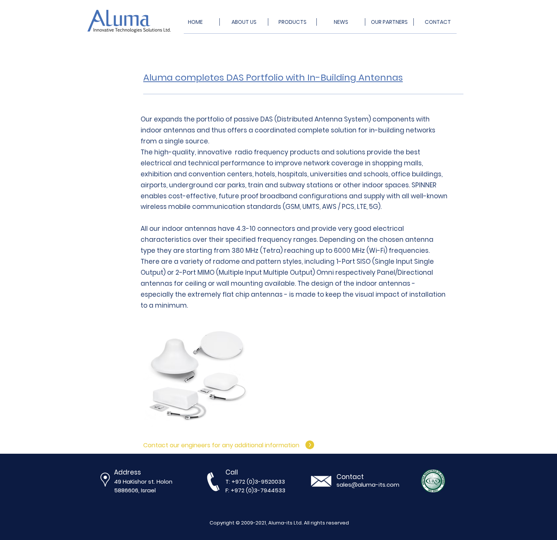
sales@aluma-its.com (367, 485)
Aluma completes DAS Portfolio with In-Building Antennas (273, 77)
